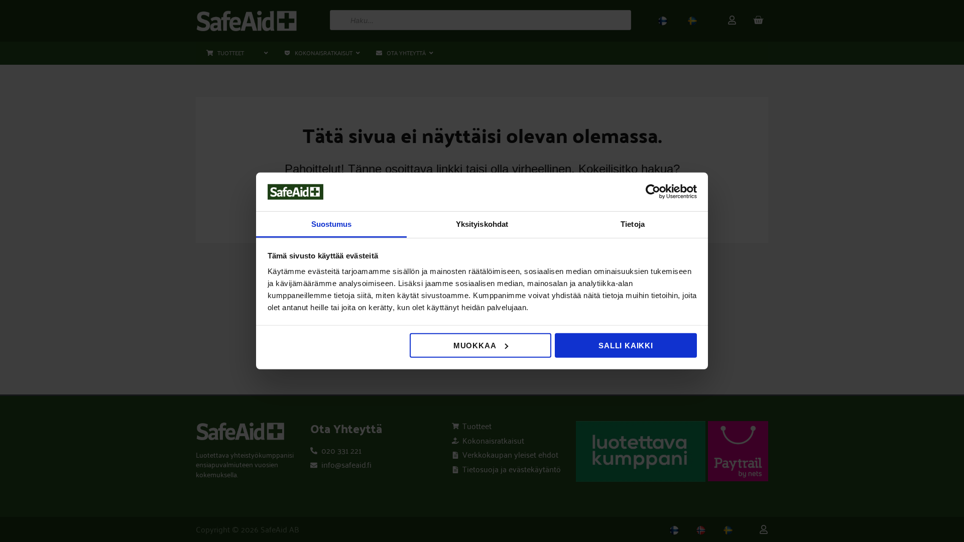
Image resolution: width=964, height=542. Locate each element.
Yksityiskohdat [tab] (482, 224)
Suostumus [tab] (331, 224)
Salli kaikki (625, 345)
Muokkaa (475, 345)
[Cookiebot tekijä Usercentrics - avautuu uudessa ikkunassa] (653, 191)
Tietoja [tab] (633, 224)
